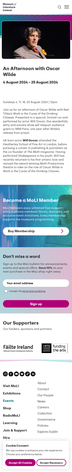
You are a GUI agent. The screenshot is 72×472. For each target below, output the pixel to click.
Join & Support (15, 430)
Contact (43, 389)
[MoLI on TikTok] (27, 374)
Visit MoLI (11, 385)
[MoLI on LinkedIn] (33, 374)
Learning (10, 422)
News (41, 401)
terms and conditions (33, 291)
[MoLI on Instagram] (5, 374)
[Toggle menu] (66, 7)
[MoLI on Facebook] (10, 374)
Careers (43, 407)
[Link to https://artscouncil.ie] (52, 348)
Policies (42, 425)
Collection (44, 413)
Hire (6, 437)
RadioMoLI (11, 415)
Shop (7, 408)
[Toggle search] (59, 7)
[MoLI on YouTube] (16, 374)
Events (8, 400)
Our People (45, 395)
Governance (46, 419)
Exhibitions (11, 393)
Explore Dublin (47, 432)
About (41, 383)
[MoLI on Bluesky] (22, 374)
